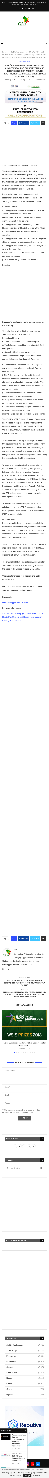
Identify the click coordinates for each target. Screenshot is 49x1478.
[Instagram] (25, 8)
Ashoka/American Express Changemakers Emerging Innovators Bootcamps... (19, 1440)
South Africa (25, 1373)
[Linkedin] (22, 8)
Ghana (25, 1389)
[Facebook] (15, 8)
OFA (13, 80)
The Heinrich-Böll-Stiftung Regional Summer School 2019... (19, 1457)
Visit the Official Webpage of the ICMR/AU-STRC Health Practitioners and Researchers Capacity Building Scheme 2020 (23, 617)
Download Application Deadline (15, 602)
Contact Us (34, 5)
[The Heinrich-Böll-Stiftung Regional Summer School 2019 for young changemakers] (5, 1456)
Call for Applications (15, 2)
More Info (36, 1476)
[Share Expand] (43, 123)
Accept (27, 1476)
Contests (24, 5)
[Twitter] (19, 8)
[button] (4, 1031)
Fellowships (41, 2)
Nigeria (25, 1378)
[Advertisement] (25, 33)
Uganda (25, 1395)
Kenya (25, 1384)
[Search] (47, 44)
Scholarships (30, 2)
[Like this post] (14, 123)
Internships (15, 5)
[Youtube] (29, 8)
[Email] (33, 8)
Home (3, 2)
